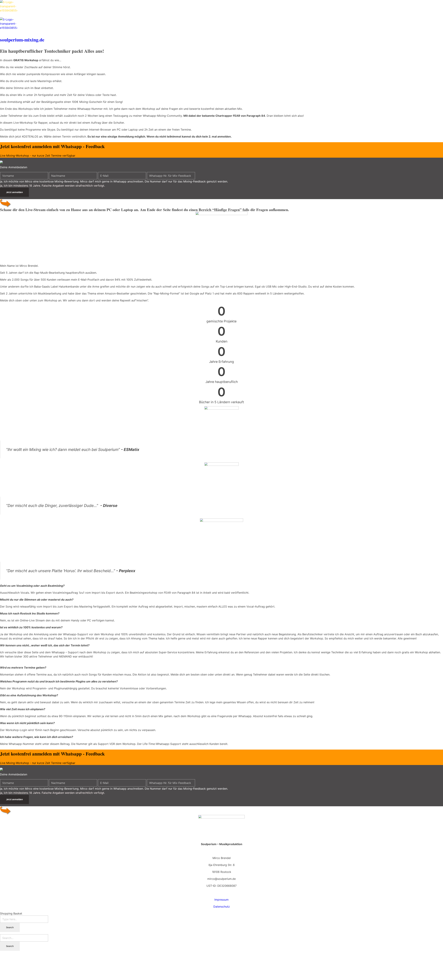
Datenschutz (221, 906)
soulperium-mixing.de (22, 39)
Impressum (221, 899)
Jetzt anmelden (14, 192)
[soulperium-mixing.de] (221, 8)
